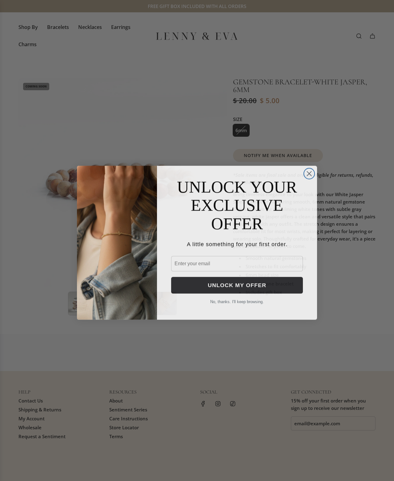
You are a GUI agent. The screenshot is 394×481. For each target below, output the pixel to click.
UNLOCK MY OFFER (237, 283)
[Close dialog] (309, 171)
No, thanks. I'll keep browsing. (237, 299)
